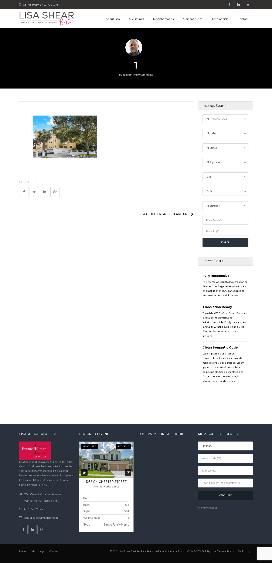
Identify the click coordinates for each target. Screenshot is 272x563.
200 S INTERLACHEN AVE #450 (166, 214)
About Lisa (113, 19)
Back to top (244, 551)
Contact (243, 19)
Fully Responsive (216, 276)
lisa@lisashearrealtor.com (41, 517)
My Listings (136, 19)
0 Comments (145, 74)
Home (22, 551)
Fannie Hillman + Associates (39, 480)
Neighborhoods (163, 19)
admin (126, 74)
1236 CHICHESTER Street (106, 482)
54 (127, 518)
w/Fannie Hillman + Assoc (170, 551)
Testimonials (219, 19)
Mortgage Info (192, 19)
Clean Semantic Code (220, 347)
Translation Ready (217, 307)
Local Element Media (222, 551)
